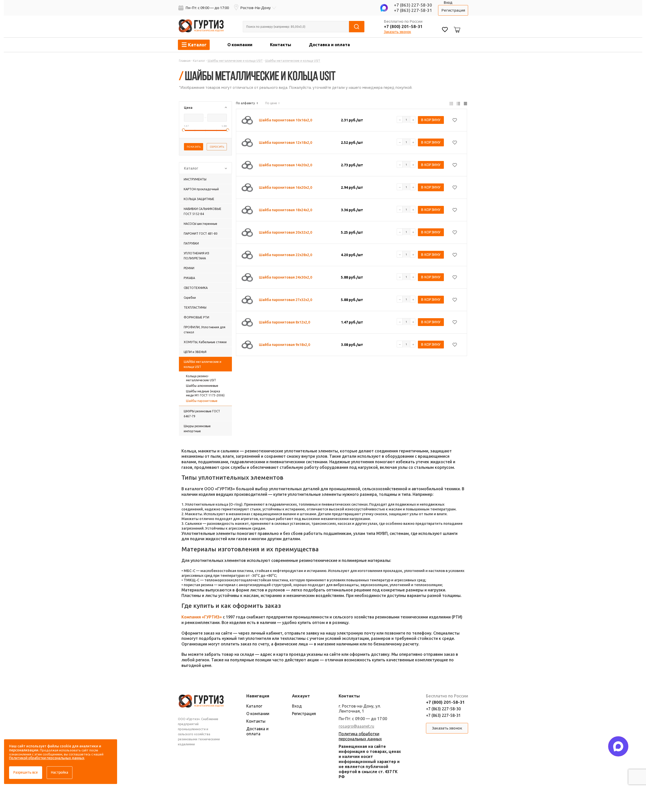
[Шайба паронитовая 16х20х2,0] (247, 187)
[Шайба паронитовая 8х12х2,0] (247, 322)
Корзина (456, 26)
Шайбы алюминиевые (202, 385)
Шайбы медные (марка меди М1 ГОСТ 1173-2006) (205, 393)
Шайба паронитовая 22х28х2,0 (285, 255)
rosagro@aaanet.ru (356, 726)
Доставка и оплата (329, 44)
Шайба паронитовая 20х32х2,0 (285, 232)
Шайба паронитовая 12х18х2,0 (285, 143)
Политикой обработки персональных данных (46, 758)
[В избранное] (455, 120)
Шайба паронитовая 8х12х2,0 (284, 322)
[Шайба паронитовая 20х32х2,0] (247, 232)
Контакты (280, 44)
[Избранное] (445, 30)
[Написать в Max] (618, 746)
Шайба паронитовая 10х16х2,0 (285, 120)
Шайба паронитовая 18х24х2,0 (285, 210)
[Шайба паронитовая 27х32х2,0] (247, 299)
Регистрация (453, 10)
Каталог (254, 706)
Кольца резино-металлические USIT (201, 378)
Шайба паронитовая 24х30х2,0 (285, 277)
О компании (239, 44)
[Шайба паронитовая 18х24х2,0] (247, 210)
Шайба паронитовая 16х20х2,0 (285, 187)
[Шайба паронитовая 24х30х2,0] (247, 277)
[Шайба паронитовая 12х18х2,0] (247, 142)
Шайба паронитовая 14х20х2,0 (285, 165)
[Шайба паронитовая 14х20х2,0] (247, 165)
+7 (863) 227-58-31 (413, 10)
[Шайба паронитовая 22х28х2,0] (247, 255)
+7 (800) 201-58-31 (403, 26)
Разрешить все (25, 772)
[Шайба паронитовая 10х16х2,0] (247, 120)
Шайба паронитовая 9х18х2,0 (284, 345)
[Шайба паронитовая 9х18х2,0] (247, 344)
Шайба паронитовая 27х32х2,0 (285, 300)
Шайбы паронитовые (202, 400)
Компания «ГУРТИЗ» (201, 617)
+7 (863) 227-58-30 (413, 5)
